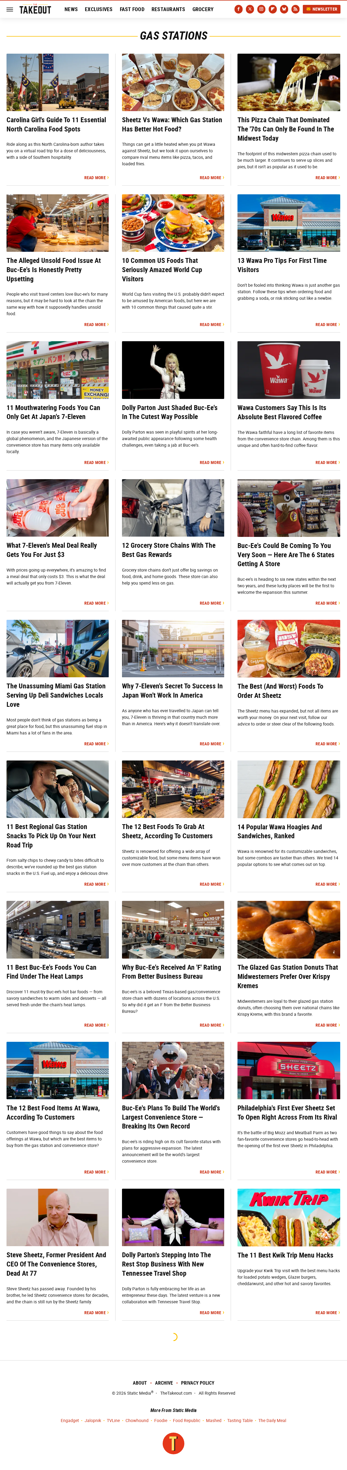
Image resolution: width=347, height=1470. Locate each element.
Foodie (160, 1420)
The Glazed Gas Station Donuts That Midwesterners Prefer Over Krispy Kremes (287, 976)
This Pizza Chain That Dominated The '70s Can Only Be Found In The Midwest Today (285, 129)
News (71, 9)
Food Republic (186, 1420)
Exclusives (99, 9)
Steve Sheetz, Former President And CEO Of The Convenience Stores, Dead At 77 (56, 1264)
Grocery (203, 9)
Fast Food (132, 9)
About (140, 1383)
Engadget (70, 1420)
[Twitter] (250, 9)
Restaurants (168, 9)
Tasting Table (240, 1420)
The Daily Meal (272, 1420)
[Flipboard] (273, 9)
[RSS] (295, 9)
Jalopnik (93, 1420)
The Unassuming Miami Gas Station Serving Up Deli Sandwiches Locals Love (56, 695)
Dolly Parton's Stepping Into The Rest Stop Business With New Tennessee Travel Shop (166, 1264)
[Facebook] (238, 9)
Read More (95, 177)
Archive (164, 1383)
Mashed (213, 1420)
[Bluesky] (284, 9)
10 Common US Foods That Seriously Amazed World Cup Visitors (162, 269)
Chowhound (137, 1420)
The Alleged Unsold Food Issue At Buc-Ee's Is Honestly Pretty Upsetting (54, 269)
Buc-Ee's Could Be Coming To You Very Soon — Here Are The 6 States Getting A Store (286, 554)
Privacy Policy (197, 1383)
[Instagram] (261, 9)
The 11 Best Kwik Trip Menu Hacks (285, 1255)
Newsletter (325, 9)
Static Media (139, 1393)
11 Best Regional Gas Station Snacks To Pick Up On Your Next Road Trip (51, 836)
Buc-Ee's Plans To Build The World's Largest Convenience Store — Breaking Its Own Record (171, 1117)
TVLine (113, 1420)
